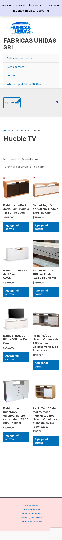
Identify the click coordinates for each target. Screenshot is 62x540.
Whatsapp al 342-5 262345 (24, 84)
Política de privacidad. (31, 513)
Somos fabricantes (31, 509)
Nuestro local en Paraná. (31, 521)
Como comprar (16, 66)
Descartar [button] (43, 10)
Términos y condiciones (31, 518)
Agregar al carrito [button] (12, 227)
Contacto (12, 75)
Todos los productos (19, 58)
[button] (57, 102)
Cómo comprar (31, 505)
